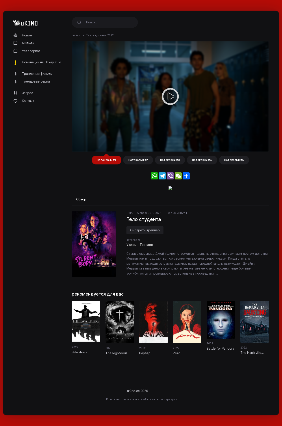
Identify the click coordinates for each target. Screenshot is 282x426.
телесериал (31, 51)
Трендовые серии (36, 81)
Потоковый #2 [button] (138, 160)
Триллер (146, 245)
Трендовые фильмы (37, 73)
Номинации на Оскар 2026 (42, 62)
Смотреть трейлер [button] (145, 230)
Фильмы (28, 43)
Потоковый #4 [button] (202, 160)
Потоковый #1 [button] (106, 160)
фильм (76, 35)
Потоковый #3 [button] (170, 160)
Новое (27, 35)
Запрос (27, 93)
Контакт (28, 101)
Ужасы (131, 245)
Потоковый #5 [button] (234, 160)
